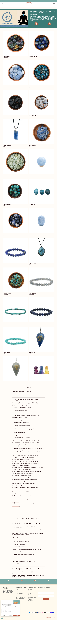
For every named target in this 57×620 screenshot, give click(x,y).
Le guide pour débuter (19, 593)
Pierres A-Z (16, 5)
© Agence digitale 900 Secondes (50, 617)
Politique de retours (31, 601)
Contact (29, 603)
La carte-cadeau (18, 592)
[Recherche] (2, 3)
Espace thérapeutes (31, 590)
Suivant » (29, 387)
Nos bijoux (17, 590)
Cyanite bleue (16, 469)
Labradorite (15, 506)
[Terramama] (28, 3)
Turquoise (15, 477)
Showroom (30, 593)
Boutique (11, 5)
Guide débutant (29, 5)
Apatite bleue (16, 473)
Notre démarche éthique (20, 598)
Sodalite (14, 494)
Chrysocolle (15, 502)
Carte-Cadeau (36, 5)
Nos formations (18, 594)
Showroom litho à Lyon (43, 5)
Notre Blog (17, 599)
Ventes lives (30, 592)
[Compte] (51, 3)
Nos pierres (17, 589)
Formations (30, 594)
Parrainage (30, 589)
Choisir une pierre (22, 5)
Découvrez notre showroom (20, 597)
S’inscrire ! (46, 599)
